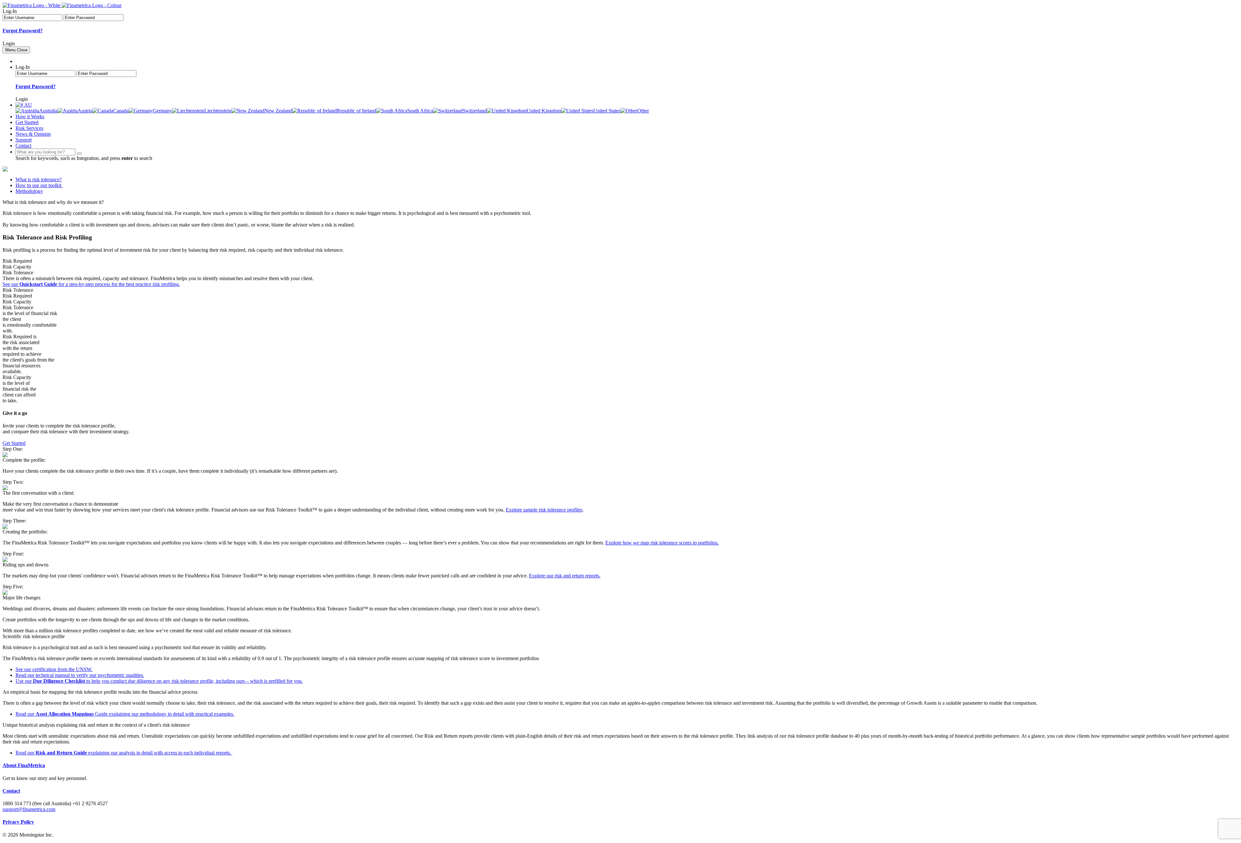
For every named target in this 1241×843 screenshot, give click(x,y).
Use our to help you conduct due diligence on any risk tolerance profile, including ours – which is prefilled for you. (159, 681)
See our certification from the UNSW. (54, 669)
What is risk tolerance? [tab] (39, 179)
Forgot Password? (23, 30)
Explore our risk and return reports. (564, 575)
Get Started (27, 122)
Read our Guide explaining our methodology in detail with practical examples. (125, 714)
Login (9, 43)
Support (24, 139)
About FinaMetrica (24, 765)
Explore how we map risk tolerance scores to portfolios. (662, 542)
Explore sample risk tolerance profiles (544, 509)
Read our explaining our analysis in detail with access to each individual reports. (124, 752)
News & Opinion (33, 134)
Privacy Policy (18, 822)
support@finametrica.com (29, 809)
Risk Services (29, 128)
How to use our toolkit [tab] (39, 185)
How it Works (30, 116)
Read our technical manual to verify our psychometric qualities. (80, 675)
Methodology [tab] (29, 191)
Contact (23, 145)
